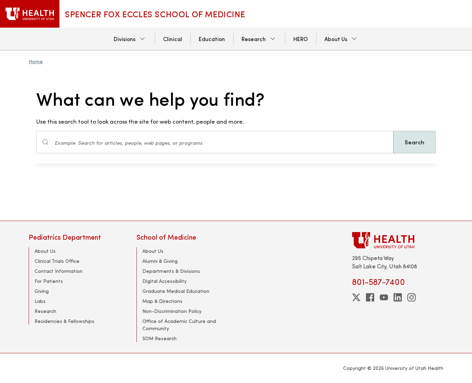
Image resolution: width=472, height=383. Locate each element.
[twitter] (356, 297)
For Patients (49, 281)
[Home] (29, 14)
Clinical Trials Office (57, 261)
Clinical (172, 38)
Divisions (124, 38)
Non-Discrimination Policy (171, 311)
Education (212, 38)
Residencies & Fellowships (64, 321)
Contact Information (59, 271)
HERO (300, 38)
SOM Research (159, 338)
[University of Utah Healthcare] (397, 240)
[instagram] (411, 297)
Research (254, 38)
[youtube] (384, 297)
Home (36, 61)
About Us (335, 38)
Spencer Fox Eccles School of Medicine (155, 13)
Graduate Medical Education (175, 291)
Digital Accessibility (164, 281)
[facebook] (370, 297)
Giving (42, 291)
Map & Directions (162, 301)
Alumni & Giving (160, 261)
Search (414, 142)
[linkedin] (398, 297)
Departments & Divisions (171, 271)
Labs (40, 301)
